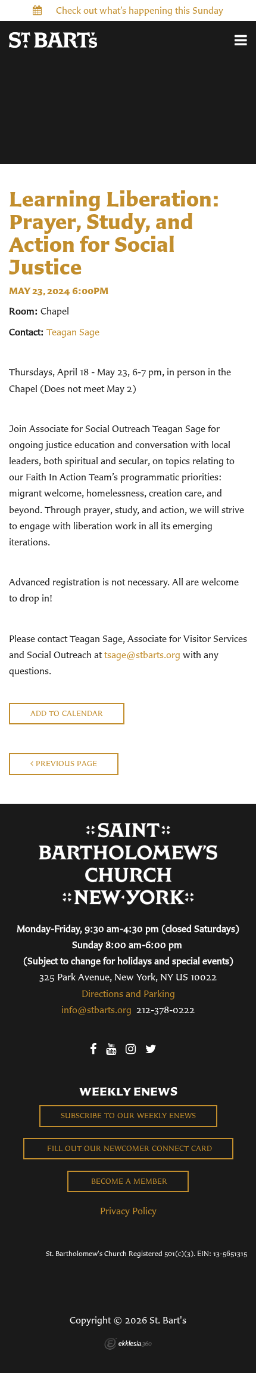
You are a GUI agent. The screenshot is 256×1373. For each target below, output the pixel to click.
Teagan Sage (72, 332)
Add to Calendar (66, 713)
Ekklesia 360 (128, 1344)
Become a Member (128, 1181)
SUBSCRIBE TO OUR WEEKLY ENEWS (128, 1115)
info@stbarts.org (96, 1010)
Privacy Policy (128, 1211)
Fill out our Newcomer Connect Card (128, 1148)
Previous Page (65, 763)
